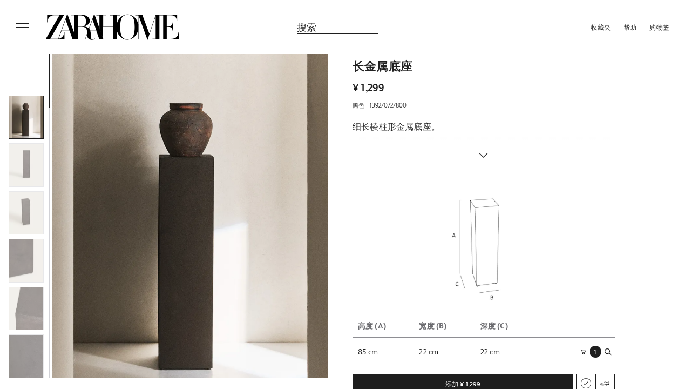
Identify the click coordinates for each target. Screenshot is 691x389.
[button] (190, 216)
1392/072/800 (388, 105)
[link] (112, 27)
